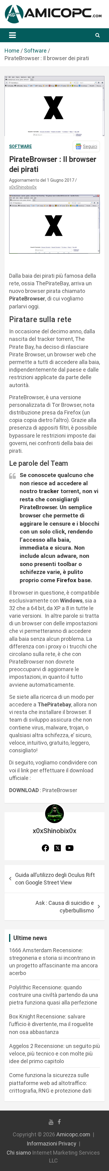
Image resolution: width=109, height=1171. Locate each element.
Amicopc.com (73, 1134)
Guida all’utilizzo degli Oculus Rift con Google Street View (55, 879)
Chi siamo (19, 1152)
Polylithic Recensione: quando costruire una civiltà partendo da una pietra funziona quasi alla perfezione (53, 995)
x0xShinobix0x (23, 187)
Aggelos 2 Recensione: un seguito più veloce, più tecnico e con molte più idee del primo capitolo (54, 1053)
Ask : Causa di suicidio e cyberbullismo (64, 907)
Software (20, 146)
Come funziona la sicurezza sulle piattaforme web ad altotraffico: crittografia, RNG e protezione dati (50, 1083)
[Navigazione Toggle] (12, 35)
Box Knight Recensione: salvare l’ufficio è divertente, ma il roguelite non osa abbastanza (51, 1024)
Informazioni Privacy (51, 1143)
